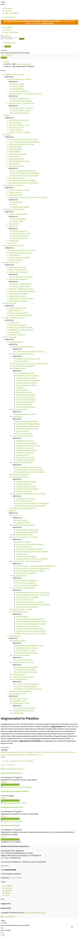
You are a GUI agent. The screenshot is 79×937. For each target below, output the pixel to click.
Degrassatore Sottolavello (10, 825)
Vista (3, 757)
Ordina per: (5, 747)
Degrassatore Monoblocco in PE (12, 807)
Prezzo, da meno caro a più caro (52, 752)
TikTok (7, 895)
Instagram (9, 890)
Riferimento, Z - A (34, 754)
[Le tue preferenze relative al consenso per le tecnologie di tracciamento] (3, 935)
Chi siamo (8, 8)
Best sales (5, 752)
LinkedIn (8, 893)
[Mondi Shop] (6, 36)
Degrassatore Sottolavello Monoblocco (15, 791)
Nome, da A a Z (22, 752)
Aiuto (12, 13)
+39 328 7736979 (15, 878)
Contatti (8, 11)
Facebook (8, 886)
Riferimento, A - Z (21, 754)
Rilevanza (4, 750)
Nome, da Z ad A (34, 752)
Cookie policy (41, 913)
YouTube (8, 888)
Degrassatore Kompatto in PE (11, 773)
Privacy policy (29, 913)
